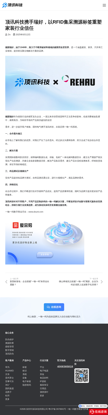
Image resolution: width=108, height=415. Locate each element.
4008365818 (65, 366)
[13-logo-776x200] (12, 5)
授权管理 (9, 346)
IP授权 (43, 381)
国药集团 (9, 388)
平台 (42, 367)
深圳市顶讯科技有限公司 (37, 409)
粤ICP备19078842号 (57, 409)
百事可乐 (9, 381)
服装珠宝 (44, 385)
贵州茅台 (9, 378)
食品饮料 (44, 378)
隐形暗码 (27, 385)
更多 (7, 399)
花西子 (8, 392)
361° (7, 385)
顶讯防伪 (9, 354)
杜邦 (7, 395)
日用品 (43, 388)
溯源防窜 (9, 343)
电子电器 (44, 371)
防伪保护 (9, 339)
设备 (25, 378)
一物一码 (70, 409)
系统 (25, 374)
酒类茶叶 (44, 392)
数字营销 (9, 350)
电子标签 (27, 381)
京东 (7, 374)
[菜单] (104, 5)
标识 (25, 371)
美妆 (42, 374)
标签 (25, 367)
